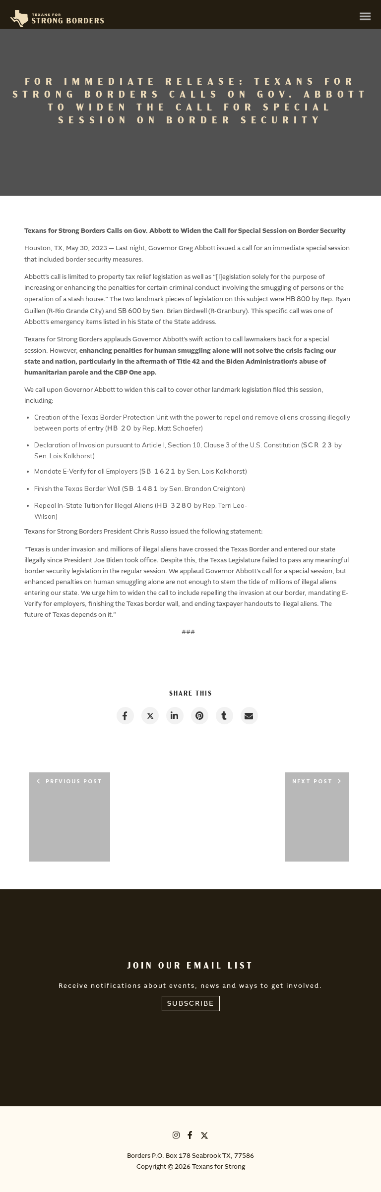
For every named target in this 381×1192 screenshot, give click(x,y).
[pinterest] (199, 715)
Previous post (74, 782)
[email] (248, 715)
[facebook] (124, 715)
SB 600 (129, 311)
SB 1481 (141, 488)
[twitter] (149, 715)
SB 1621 (158, 471)
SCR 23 (318, 445)
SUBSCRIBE (190, 1003)
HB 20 (119, 428)
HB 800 (298, 299)
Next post (312, 782)
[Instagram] (176, 1136)
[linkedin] (174, 715)
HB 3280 (174, 505)
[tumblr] (224, 715)
